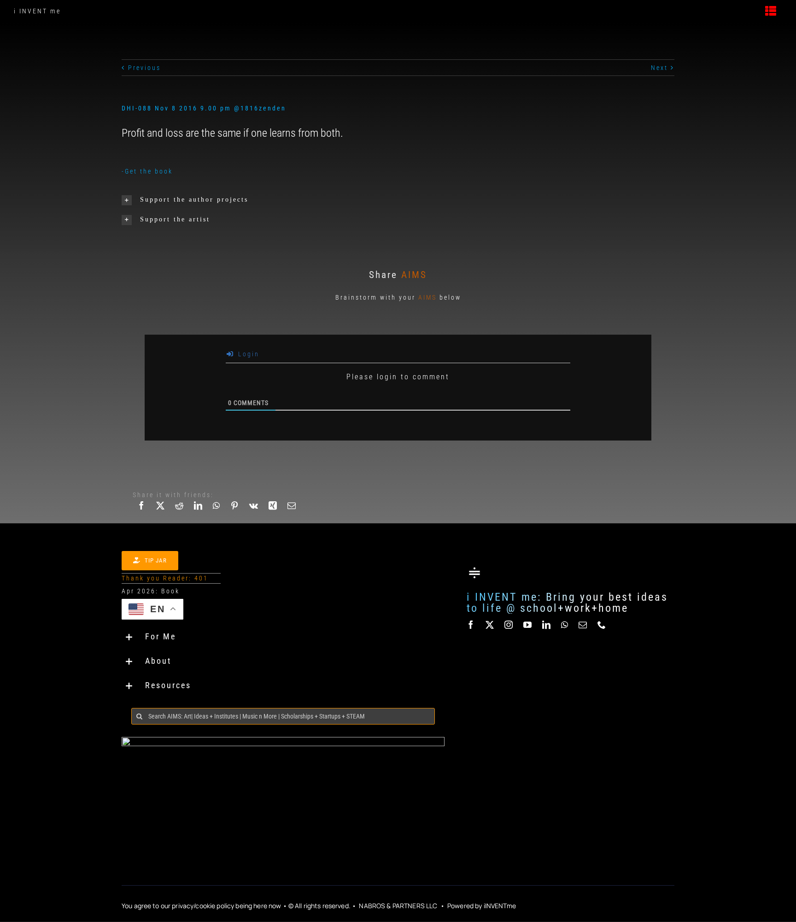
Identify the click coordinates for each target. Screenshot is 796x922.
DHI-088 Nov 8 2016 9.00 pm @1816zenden (204, 108)
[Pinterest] (235, 511)
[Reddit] (179, 511)
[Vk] (254, 511)
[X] (161, 511)
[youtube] (528, 624)
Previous (144, 67)
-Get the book (147, 171)
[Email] (292, 511)
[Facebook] (142, 511)
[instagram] (509, 624)
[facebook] (471, 624)
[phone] (602, 624)
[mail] (583, 624)
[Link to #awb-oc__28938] (772, 11)
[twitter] (490, 624)
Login (247, 354)
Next (659, 67)
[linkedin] (547, 624)
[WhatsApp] (217, 511)
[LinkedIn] (198, 511)
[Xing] (273, 511)
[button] (206, 200)
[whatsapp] (565, 624)
